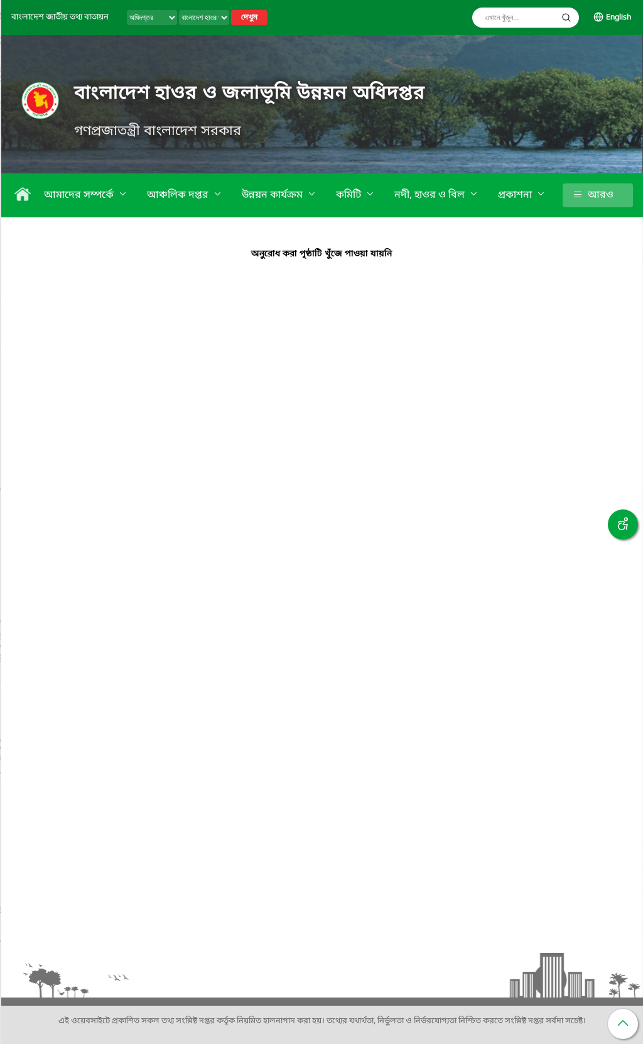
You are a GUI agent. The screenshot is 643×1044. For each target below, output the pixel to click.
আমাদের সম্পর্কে (80, 195)
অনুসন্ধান (566, 18)
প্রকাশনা (516, 195)
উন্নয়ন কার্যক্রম (273, 195)
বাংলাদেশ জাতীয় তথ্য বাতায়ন (60, 17)
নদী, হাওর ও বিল (430, 195)
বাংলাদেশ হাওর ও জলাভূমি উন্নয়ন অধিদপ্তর (249, 93)
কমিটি (350, 195)
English (618, 18)
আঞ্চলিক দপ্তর (179, 195)
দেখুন (249, 18)
